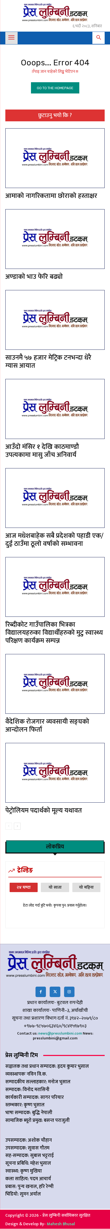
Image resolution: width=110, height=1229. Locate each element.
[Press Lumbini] (55, 12)
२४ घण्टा (24, 887)
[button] (98, 38)
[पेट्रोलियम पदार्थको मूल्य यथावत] (55, 773)
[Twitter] (55, 992)
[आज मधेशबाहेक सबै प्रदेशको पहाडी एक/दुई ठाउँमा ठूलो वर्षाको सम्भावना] (55, 498)
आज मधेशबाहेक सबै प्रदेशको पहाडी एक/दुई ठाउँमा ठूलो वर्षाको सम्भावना (54, 539)
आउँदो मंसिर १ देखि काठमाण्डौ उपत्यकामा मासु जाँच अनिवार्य (42, 450)
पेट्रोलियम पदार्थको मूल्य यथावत (43, 810)
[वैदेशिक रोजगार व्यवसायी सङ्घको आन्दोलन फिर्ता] (55, 684)
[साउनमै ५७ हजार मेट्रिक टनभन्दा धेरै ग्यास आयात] (55, 320)
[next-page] (17, 826)
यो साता (55, 887)
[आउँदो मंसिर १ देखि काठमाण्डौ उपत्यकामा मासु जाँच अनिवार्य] (55, 409)
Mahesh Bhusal (61, 1224)
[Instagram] (69, 992)
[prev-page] (8, 826)
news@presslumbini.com (60, 1033)
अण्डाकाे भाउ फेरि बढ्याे (34, 276)
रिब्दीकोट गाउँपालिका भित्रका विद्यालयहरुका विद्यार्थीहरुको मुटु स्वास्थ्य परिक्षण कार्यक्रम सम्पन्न (54, 632)
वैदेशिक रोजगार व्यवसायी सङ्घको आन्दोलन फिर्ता (47, 725)
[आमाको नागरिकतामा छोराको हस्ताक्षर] (55, 158)
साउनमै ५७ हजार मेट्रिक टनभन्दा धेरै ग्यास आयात (48, 361)
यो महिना (86, 887)
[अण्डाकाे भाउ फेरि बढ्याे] (55, 239)
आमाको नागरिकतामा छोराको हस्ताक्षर (51, 195)
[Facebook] (41, 992)
